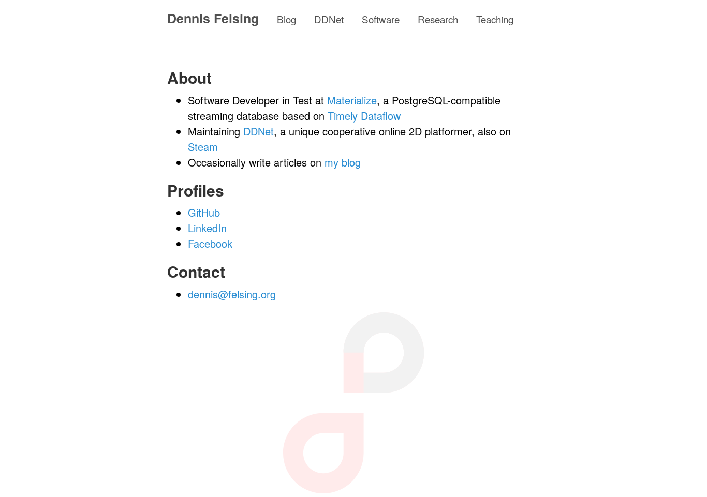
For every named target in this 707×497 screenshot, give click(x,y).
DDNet (329, 19)
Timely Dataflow (364, 115)
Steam (203, 146)
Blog (286, 19)
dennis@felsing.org (232, 294)
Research (438, 19)
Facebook (210, 243)
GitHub (204, 212)
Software (381, 19)
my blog (343, 162)
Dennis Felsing (213, 18)
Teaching (494, 19)
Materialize (352, 100)
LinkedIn (207, 227)
